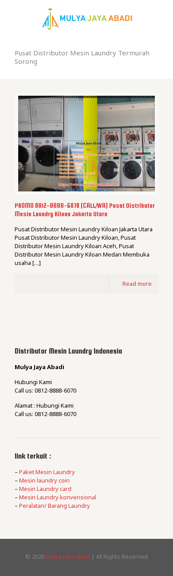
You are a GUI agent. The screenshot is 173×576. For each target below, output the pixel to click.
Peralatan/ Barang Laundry (54, 506)
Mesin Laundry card (45, 489)
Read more (137, 284)
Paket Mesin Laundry (47, 472)
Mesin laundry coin (44, 480)
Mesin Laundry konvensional (57, 497)
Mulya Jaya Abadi (68, 556)
